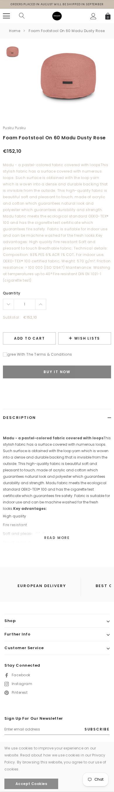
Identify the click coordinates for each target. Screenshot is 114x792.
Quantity (11, 293)
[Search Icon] (22, 16)
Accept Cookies (31, 783)
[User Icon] (93, 16)
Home (14, 30)
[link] (12, 52)
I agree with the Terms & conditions (37, 354)
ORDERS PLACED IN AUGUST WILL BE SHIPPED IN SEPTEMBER (57, 4)
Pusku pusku (14, 127)
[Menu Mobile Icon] (6, 16)
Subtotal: (11, 317)
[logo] (57, 15)
